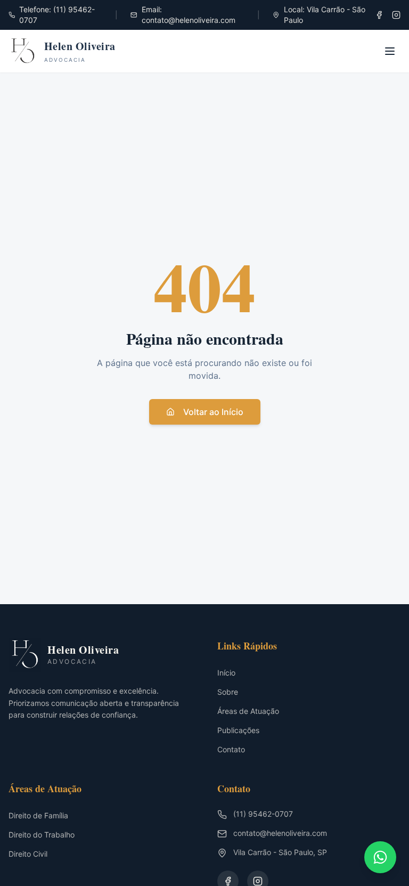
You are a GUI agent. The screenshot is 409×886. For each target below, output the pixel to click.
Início (226, 672)
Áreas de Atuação (248, 711)
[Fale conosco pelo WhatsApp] (380, 857)
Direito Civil (28, 853)
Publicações (238, 730)
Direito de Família (38, 815)
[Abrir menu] (389, 51)
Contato (231, 749)
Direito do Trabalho (42, 834)
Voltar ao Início (213, 412)
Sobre (227, 691)
